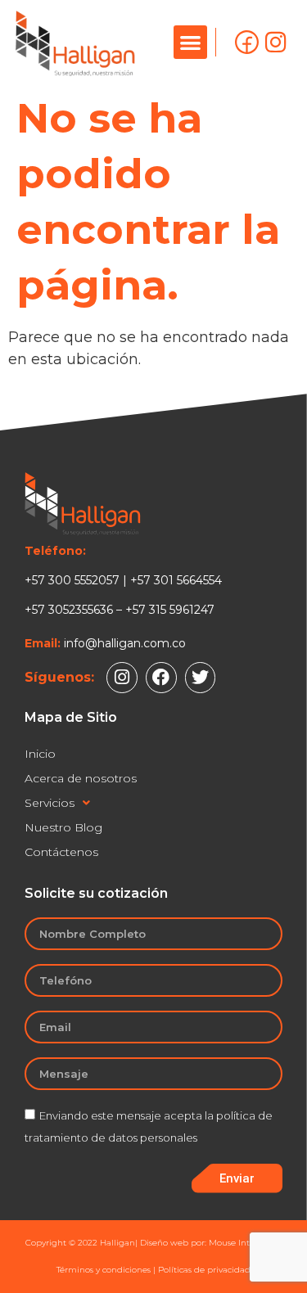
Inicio (40, 753)
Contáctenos (61, 852)
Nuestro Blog (63, 827)
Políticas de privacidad (204, 1269)
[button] (190, 42)
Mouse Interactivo (245, 1242)
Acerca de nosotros (81, 778)
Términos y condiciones (103, 1269)
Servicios (49, 802)
